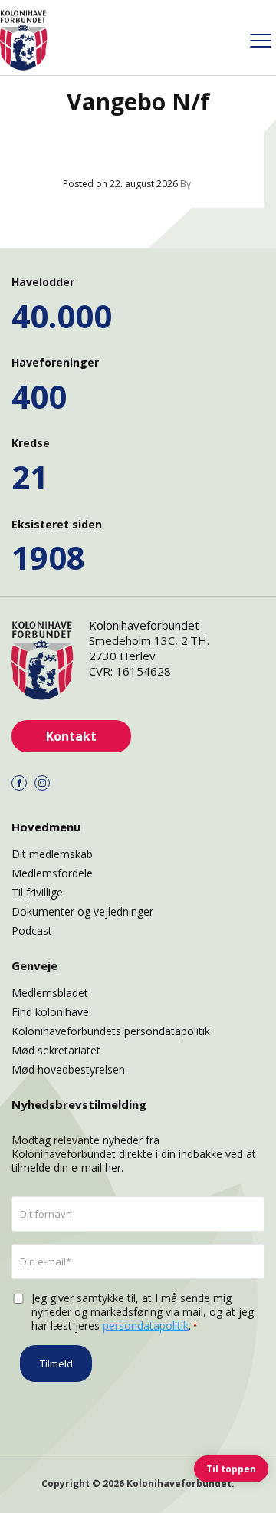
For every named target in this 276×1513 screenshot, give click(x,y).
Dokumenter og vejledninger (82, 911)
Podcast (32, 930)
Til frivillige (37, 892)
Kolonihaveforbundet (179, 1483)
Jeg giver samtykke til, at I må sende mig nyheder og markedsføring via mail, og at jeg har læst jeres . (142, 1312)
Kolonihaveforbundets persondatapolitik (111, 1031)
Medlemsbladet (50, 992)
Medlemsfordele (52, 873)
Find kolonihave (50, 1012)
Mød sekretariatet (56, 1050)
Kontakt (71, 736)
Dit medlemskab (52, 854)
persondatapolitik (146, 1325)
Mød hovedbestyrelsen (68, 1069)
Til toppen (231, 1468)
